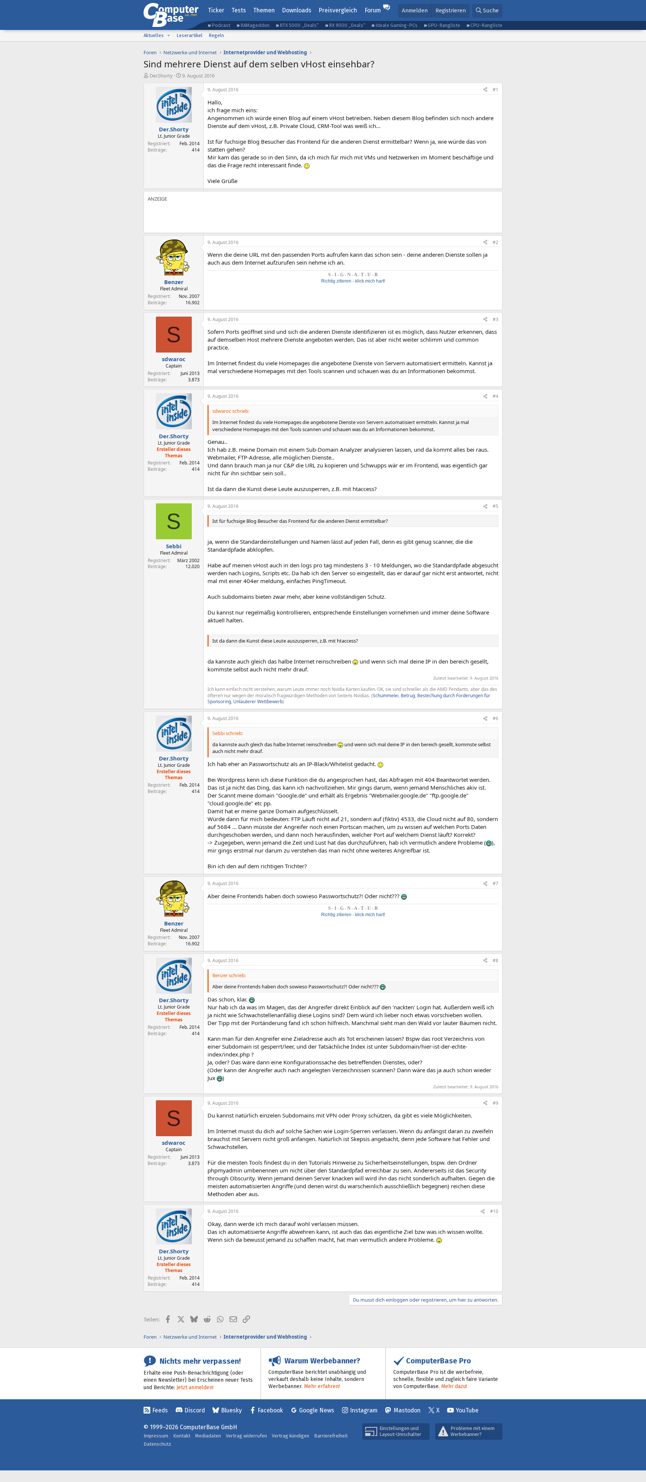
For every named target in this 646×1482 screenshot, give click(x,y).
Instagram (364, 1410)
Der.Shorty (161, 75)
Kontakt (181, 1436)
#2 (495, 242)
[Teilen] (485, 90)
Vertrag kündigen (290, 1436)
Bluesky (231, 1410)
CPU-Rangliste (486, 25)
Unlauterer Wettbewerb (258, 701)
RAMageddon (255, 25)
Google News (316, 1410)
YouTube (467, 1410)
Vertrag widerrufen (246, 1436)
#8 (495, 960)
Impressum (156, 1436)
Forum (372, 10)
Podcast (221, 25)
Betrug (408, 695)
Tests (238, 10)
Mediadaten (208, 1436)
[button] (168, 35)
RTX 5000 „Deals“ (299, 25)
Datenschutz (157, 1444)
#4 (495, 396)
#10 (494, 1211)
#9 (495, 1103)
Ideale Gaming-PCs (396, 25)
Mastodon (407, 1410)
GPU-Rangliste (444, 25)
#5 (495, 506)
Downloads (296, 10)
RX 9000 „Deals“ (347, 25)
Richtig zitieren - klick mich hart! (353, 281)
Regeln (216, 35)
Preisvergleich (338, 10)
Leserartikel (189, 35)
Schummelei (386, 695)
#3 (495, 319)
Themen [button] (264, 10)
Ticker (216, 10)
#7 (495, 883)
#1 (495, 89)
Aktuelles (154, 35)
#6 (495, 718)
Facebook (270, 1410)
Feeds (160, 1410)
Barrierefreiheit (331, 1436)
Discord (194, 1410)
